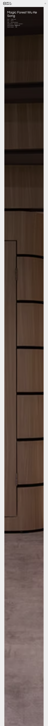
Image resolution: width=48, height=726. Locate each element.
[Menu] (45, 3)
